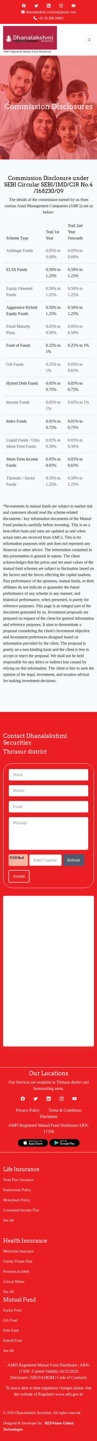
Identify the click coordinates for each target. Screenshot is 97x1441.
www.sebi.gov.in (69, 1394)
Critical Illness (13, 1282)
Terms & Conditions (64, 1110)
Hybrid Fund (12, 1341)
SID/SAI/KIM (42, 1377)
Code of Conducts (72, 1377)
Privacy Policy (28, 1110)
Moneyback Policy (16, 1200)
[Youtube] (73, 6)
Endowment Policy (17, 1190)
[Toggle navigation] (89, 40)
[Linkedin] (48, 6)
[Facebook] (24, 6)
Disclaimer (48, 1116)
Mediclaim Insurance (18, 1251)
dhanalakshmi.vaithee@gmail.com (50, 12)
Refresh (73, 860)
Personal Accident (16, 1271)
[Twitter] (36, 6)
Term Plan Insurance (18, 1180)
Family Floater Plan (17, 1261)
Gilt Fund (10, 1320)
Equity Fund (12, 1310)
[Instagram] (61, 6)
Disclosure (19, 1377)
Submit (19, 876)
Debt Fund (11, 1330)
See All (8, 1220)
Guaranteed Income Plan (21, 1210)
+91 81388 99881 (50, 18)
